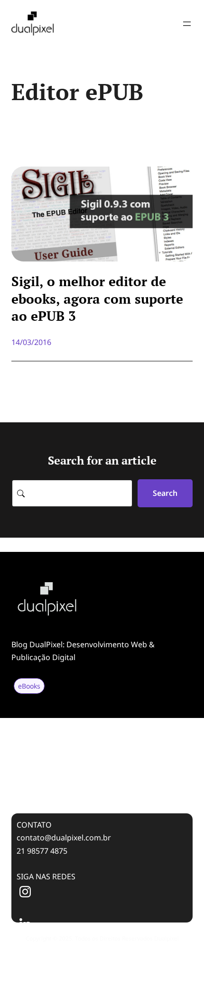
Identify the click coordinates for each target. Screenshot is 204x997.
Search (165, 493)
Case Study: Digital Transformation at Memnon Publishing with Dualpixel (87, 781)
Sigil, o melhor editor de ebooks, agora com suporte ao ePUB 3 (97, 299)
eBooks (29, 685)
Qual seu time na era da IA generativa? (74, 722)
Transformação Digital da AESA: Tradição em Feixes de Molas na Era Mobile (98, 749)
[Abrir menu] (187, 23)
